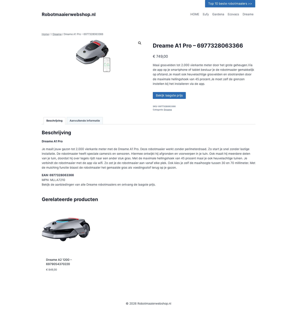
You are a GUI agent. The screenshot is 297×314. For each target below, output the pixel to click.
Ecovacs (233, 14)
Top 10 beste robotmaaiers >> (230, 3)
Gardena (218, 14)
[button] (140, 43)
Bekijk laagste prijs (169, 95)
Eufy (206, 14)
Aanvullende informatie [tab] (85, 120)
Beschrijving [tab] (54, 120)
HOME (194, 14)
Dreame (248, 14)
